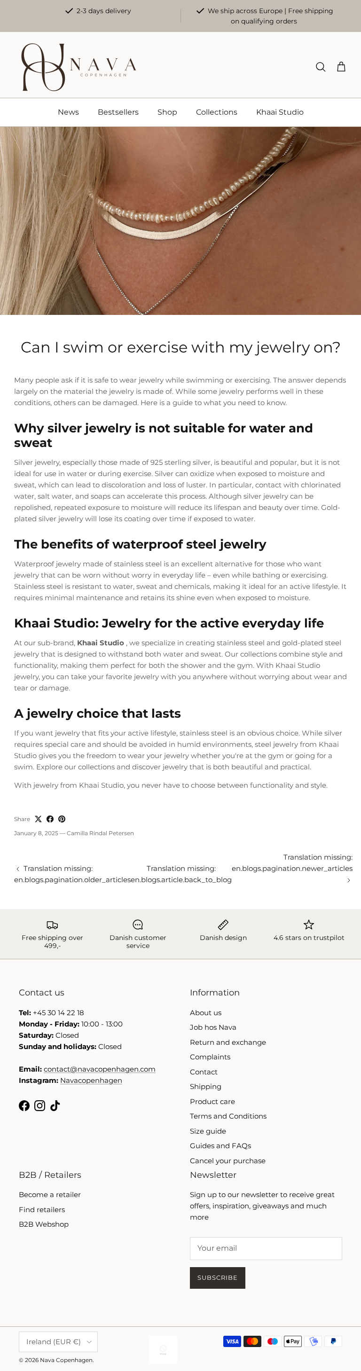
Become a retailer (50, 1194)
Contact (204, 1071)
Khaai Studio (280, 112)
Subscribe (217, 1277)
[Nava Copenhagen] (78, 67)
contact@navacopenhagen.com (100, 1069)
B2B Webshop (44, 1224)
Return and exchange (228, 1042)
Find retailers (42, 1209)
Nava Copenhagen (66, 1359)
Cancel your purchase (228, 1160)
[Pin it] (61, 819)
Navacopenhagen (91, 1080)
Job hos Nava (213, 1027)
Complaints (210, 1056)
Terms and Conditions (228, 1116)
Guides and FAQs (220, 1145)
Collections (216, 112)
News (68, 112)
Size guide (208, 1131)
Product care (212, 1101)
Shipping (205, 1086)
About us (205, 1012)
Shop (167, 112)
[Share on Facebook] (50, 819)
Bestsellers (118, 112)
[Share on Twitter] (38, 819)
